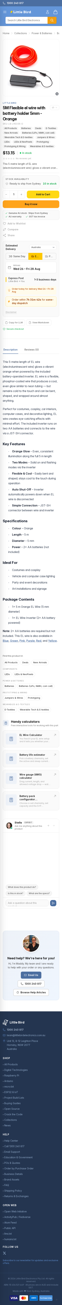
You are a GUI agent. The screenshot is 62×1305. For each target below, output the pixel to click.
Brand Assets (11, 1179)
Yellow (52, 640)
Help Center (11, 1140)
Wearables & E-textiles (42, 146)
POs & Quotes (12, 1162)
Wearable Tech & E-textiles (18, 137)
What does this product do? (22, 887)
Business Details (13, 1173)
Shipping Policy (13, 1190)
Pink (22, 640)
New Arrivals (11, 132)
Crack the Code (13, 1114)
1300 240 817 (33, 983)
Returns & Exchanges (16, 1196)
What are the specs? (39, 893)
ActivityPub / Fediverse (17, 1217)
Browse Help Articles (33, 992)
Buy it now (31, 204)
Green (14, 640)
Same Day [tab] (19, 256)
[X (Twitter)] (4, 1253)
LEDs (7, 141)
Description (10, 349)
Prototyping (43, 141)
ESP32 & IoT (11, 1092)
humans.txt (10, 1239)
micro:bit (9, 1086)
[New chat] (48, 825)
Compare (13, 229)
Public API (10, 1228)
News (7, 1125)
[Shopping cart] (55, 12)
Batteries (26, 128)
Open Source (12, 1108)
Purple (30, 640)
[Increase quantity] (21, 194)
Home (6, 33)
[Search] (52, 20)
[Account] (47, 11)
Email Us (33, 975)
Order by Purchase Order (19, 1168)
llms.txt (8, 1233)
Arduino (8, 1081)
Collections (20, 33)
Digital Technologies (16, 1069)
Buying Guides (12, 1103)
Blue (6, 640)
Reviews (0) (31, 349)
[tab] (35, 256)
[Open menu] (4, 11)
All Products (10, 128)
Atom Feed (10, 1222)
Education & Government (18, 1157)
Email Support (12, 1151)
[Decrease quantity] (6, 194)
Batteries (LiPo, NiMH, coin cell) (38, 132)
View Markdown (40, 322)
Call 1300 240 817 (14, 1146)
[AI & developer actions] (54, 107)
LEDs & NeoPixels (23, 141)
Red (38, 640)
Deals (38, 128)
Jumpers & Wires (46, 137)
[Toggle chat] (53, 825)
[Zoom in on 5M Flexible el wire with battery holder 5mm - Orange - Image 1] (31, 67)
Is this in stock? (15, 893)
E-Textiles (51, 128)
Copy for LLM (16, 322)
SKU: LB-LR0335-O (13, 123)
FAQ (6, 1185)
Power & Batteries (42, 33)
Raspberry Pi (11, 1075)
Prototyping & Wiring (14, 146)
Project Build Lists (14, 1097)
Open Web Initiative (15, 1211)
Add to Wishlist (17, 223)
